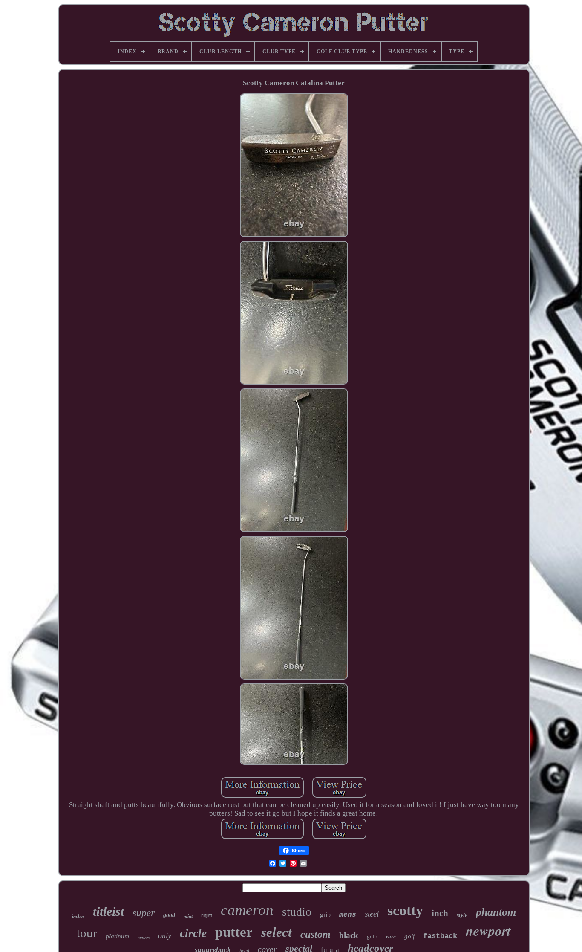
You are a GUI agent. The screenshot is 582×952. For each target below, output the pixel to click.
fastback (440, 936)
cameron (247, 910)
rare (391, 936)
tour (87, 933)
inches (78, 916)
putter (234, 932)
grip (325, 914)
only (164, 935)
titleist (108, 911)
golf (409, 936)
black (348, 935)
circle (193, 933)
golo (372, 936)
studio (296, 911)
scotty (405, 910)
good (169, 915)
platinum (117, 936)
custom (315, 934)
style (462, 915)
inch (440, 913)
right (206, 916)
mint (188, 916)
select (276, 932)
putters (144, 937)
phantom (496, 912)
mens (347, 915)
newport (488, 930)
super (144, 913)
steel (372, 913)
